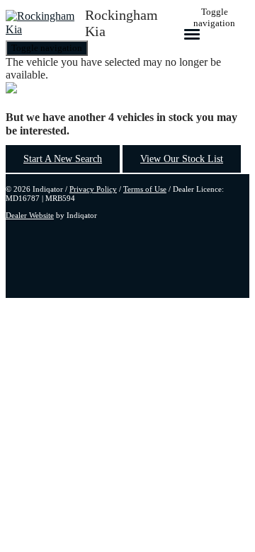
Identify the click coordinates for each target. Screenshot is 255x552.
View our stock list (181, 159)
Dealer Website (30, 215)
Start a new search (62, 159)
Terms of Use (144, 189)
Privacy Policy (93, 189)
